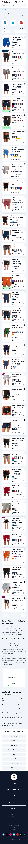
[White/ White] (13, 120)
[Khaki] (18, 587)
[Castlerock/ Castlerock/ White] (17, 525)
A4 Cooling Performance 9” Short (16, 294)
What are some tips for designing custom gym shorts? (12, 724)
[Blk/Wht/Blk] (13, 266)
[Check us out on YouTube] (17, 834)
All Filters (5, 31)
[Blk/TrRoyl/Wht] (15, 266)
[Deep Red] (13, 106)
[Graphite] (11, 222)
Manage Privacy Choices (14, 816)
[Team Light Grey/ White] (13, 380)
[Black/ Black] (18, 120)
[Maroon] (20, 104)
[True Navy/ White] (22, 332)
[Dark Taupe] (17, 250)
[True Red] (11, 171)
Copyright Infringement (14, 825)
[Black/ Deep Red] (20, 120)
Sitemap (14, 829)
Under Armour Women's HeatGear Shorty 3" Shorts (18, 600)
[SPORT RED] (18, 57)
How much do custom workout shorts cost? (13, 700)
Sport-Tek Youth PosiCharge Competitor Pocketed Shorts (17, 361)
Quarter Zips (14, 745)
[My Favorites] (22, 2)
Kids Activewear (14, 763)
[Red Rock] (22, 202)
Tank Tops (14, 741)
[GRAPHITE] (20, 202)
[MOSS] (15, 202)
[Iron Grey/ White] (15, 120)
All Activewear (14, 768)
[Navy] (15, 316)
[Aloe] (17, 458)
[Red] (15, 491)
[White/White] (22, 556)
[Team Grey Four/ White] (17, 540)
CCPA (14, 823)
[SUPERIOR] (17, 202)
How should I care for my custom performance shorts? (12, 718)
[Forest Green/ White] (13, 122)
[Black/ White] (15, 380)
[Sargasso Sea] (17, 587)
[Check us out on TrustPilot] (24, 834)
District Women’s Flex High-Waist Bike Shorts (17, 391)
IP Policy (14, 827)
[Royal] (13, 573)
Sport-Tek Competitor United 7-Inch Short (17, 327)
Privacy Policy (14, 821)
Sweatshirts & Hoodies (14, 750)
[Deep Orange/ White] (13, 334)
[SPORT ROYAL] (20, 57)
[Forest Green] (17, 104)
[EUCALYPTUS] (13, 202)
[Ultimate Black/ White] (15, 605)
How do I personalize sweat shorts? (13, 705)
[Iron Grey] (15, 137)
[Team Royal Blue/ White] (15, 540)
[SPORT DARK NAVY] (15, 57)
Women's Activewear (14, 759)
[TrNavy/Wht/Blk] (18, 266)
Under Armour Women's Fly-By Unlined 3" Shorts (17, 520)
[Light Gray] (15, 250)
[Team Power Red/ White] (20, 540)
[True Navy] (22, 104)
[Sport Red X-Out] (13, 458)
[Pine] (20, 250)
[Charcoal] (13, 316)
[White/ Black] (17, 120)
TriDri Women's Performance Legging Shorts (16, 471)
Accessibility (14, 814)
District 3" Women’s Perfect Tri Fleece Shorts (17, 504)
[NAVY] (17, 42)
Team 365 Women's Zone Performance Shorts (18, 69)
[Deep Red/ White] (13, 332)
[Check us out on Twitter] (7, 834)
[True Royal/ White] (20, 332)
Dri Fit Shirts (14, 736)
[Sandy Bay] (20, 458)
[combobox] (14, 5)
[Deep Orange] (18, 104)
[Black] (13, 104)
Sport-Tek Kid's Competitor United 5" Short (17, 551)
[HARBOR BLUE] (18, 250)
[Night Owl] (13, 587)
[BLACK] (15, 42)
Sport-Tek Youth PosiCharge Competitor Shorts (17, 182)
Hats (14, 754)
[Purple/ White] (22, 120)
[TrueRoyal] (15, 222)
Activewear (11, 9)
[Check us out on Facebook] (3, 834)
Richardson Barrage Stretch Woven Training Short (17, 310)
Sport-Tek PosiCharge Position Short (17, 217)
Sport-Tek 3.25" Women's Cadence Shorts (16, 261)
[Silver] (19, 171)
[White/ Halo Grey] (17, 605)
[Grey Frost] (15, 509)
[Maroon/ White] (20, 556)
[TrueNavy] (17, 137)
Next (23, 615)
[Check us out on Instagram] (10, 834)
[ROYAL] (13, 42)
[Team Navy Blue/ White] (18, 380)
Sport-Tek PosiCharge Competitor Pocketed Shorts (17, 149)
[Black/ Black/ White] (13, 525)
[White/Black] (13, 556)
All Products (5, 9)
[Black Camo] (18, 202)
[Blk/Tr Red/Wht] (17, 266)
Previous (6, 615)
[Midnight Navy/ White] (13, 605)
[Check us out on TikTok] (21, 834)
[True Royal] (15, 104)
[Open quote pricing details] (23, 46)
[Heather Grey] (15, 443)
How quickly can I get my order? (11, 713)
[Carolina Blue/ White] (18, 332)
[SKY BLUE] (13, 204)
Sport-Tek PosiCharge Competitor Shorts (17, 166)
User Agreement (14, 818)
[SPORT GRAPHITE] (13, 57)
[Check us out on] (14, 834)
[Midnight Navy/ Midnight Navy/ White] (15, 525)
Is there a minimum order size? (11, 709)
